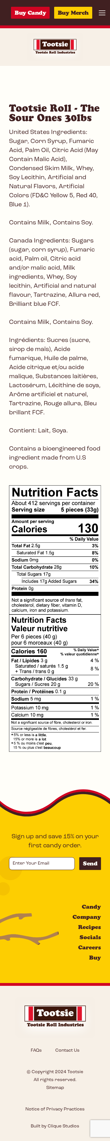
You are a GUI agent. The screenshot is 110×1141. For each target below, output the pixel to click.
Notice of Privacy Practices (55, 1109)
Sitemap (55, 1088)
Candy (91, 907)
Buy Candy (30, 12)
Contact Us (67, 1050)
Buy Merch (73, 12)
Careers (89, 947)
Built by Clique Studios (55, 1126)
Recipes (89, 927)
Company (86, 917)
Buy (95, 957)
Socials (90, 937)
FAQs (36, 1050)
